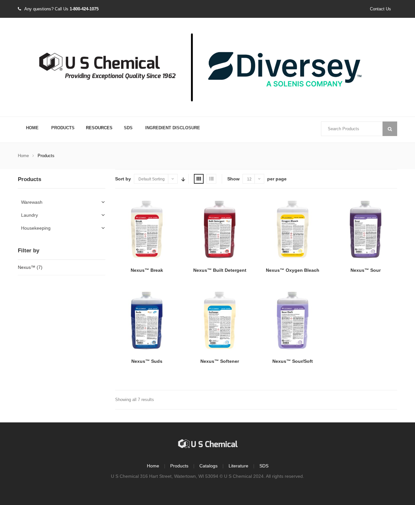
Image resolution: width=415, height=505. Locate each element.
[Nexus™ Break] (146, 229)
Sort (182, 179)
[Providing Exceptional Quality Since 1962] (207, 67)
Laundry (29, 215)
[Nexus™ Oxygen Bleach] (292, 229)
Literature (238, 465)
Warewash (31, 202)
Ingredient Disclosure (172, 127)
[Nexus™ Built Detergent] (219, 229)
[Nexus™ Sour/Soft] (292, 320)
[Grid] (199, 179)
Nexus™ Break (147, 270)
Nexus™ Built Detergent (219, 270)
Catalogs (208, 465)
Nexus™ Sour (365, 270)
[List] (211, 179)
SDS (128, 127)
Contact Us (380, 8)
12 (249, 179)
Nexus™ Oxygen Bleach (292, 270)
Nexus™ (26, 267)
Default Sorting (151, 179)
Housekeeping (36, 228)
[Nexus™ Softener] (219, 320)
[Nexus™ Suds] (146, 320)
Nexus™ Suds (146, 361)
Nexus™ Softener (219, 361)
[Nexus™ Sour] (365, 229)
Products (63, 127)
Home (32, 127)
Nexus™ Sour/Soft (292, 361)
